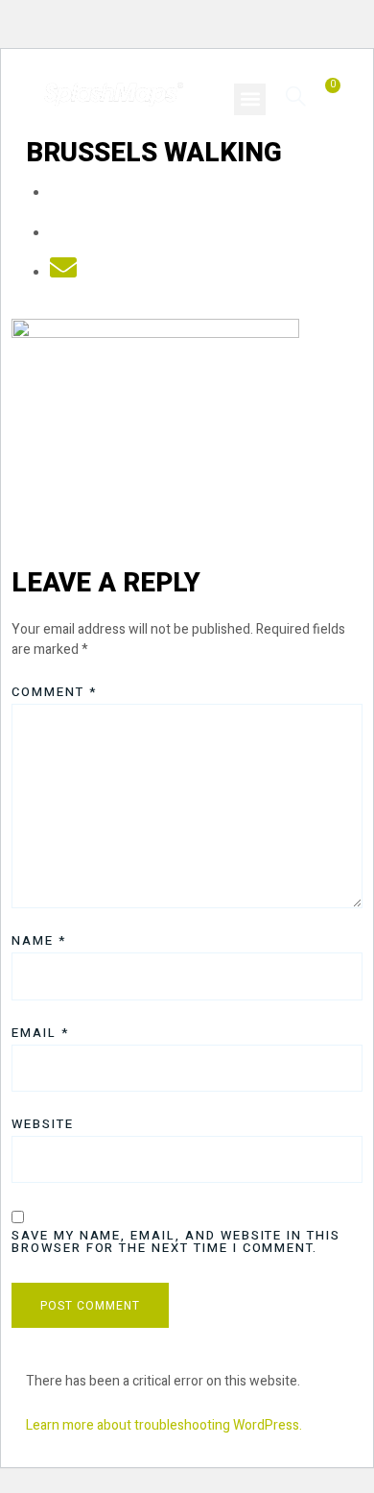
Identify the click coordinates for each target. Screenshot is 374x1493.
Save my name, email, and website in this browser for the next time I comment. (176, 1241)
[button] (250, 99)
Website (43, 1124)
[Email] (63, 273)
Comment (54, 692)
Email (40, 1032)
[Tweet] (63, 234)
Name (39, 940)
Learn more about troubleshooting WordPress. (164, 1425)
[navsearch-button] (296, 95)
